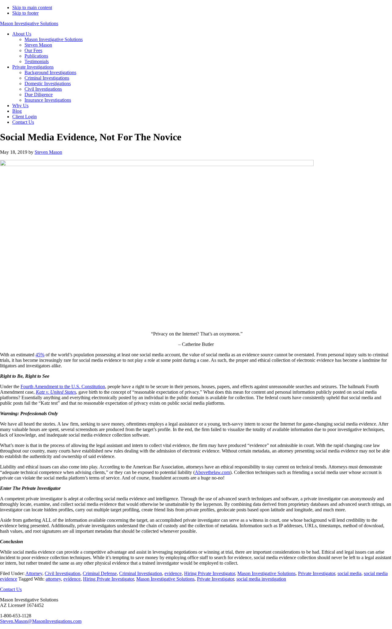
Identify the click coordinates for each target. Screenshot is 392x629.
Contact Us (11, 589)
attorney (53, 579)
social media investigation (261, 579)
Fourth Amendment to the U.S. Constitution (63, 386)
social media (349, 573)
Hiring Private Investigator (209, 573)
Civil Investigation (62, 573)
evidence (173, 573)
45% (40, 354)
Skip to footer (25, 13)
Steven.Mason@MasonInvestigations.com (40, 621)
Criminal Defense (100, 573)
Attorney (33, 573)
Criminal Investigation (140, 573)
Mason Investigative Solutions (29, 23)
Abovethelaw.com (212, 472)
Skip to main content (32, 7)
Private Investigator (316, 573)
